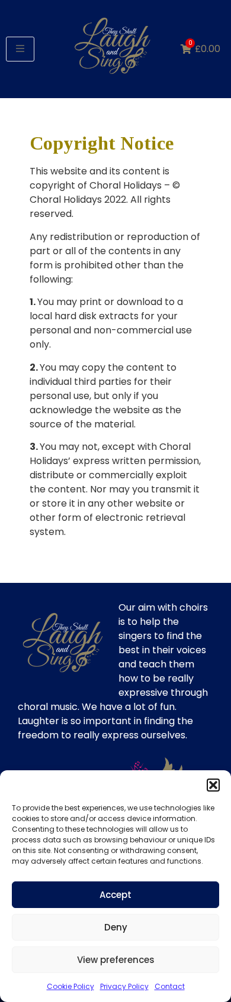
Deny (115, 927)
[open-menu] (20, 49)
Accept (115, 894)
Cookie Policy (70, 986)
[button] (213, 785)
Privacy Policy (124, 986)
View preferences (116, 960)
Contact (170, 986)
